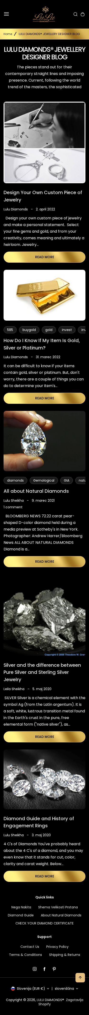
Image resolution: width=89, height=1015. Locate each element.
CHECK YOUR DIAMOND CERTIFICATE (44, 923)
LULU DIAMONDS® (50, 1000)
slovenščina (64, 988)
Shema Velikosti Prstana (58, 907)
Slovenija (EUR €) (31, 988)
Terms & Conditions (25, 954)
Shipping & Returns (64, 954)
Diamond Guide (21, 915)
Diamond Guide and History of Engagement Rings (39, 822)
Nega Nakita (21, 907)
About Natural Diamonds (61, 915)
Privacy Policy (57, 946)
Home (8, 34)
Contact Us (29, 946)
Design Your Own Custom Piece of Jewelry (43, 196)
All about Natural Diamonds (36, 491)
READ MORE (44, 257)
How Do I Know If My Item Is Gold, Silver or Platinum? (42, 344)
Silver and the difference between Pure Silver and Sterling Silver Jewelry (42, 672)
